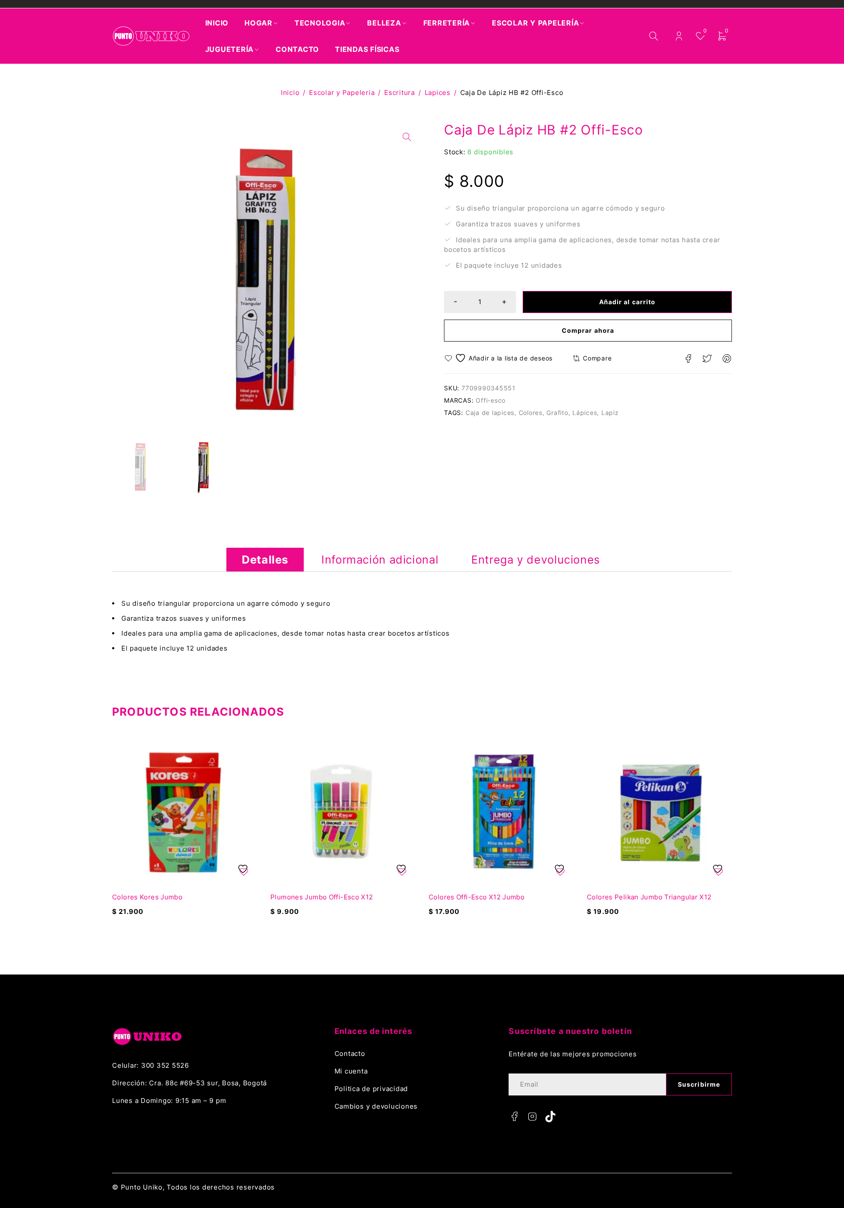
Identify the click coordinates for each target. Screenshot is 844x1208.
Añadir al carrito (627, 302)
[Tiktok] (550, 1116)
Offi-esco (491, 400)
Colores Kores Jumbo (147, 897)
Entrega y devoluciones (535, 559)
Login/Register (679, 36)
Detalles (265, 559)
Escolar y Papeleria (342, 92)
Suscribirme (699, 1084)
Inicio (290, 92)
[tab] (265, 559)
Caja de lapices (490, 412)
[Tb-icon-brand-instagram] (532, 1116)
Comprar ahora (588, 330)
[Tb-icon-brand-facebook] (514, 1116)
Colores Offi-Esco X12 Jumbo (476, 897)
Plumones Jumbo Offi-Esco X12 (321, 897)
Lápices (584, 412)
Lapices (438, 92)
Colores (530, 412)
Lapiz (610, 412)
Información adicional (379, 559)
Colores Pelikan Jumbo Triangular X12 (649, 897)
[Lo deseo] (499, 358)
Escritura (399, 92)
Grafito (557, 412)
